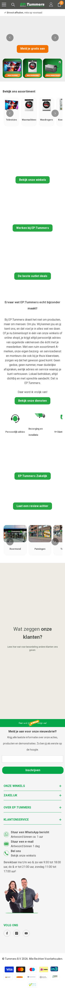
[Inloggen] (51, 5)
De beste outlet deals (32, 276)
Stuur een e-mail (22, 841)
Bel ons (16, 851)
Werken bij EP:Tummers (32, 228)
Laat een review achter (32, 506)
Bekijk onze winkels (32, 179)
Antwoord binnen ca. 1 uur (27, 836)
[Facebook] (7, 933)
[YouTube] (26, 933)
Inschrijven (32, 770)
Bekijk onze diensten (32, 400)
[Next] (55, 37)
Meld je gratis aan (32, 48)
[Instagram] (16, 933)
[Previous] (10, 37)
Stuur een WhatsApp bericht (30, 832)
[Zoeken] (13, 5)
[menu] (4, 4)
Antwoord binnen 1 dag (25, 846)
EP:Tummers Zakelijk (32, 476)
